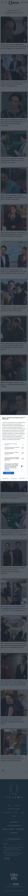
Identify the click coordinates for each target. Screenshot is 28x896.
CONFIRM (8, 473)
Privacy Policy (22, 478)
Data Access (14, 478)
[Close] (25, 417)
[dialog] (14, 448)
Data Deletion (5, 478)
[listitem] (14, 444)
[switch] (22, 448)
